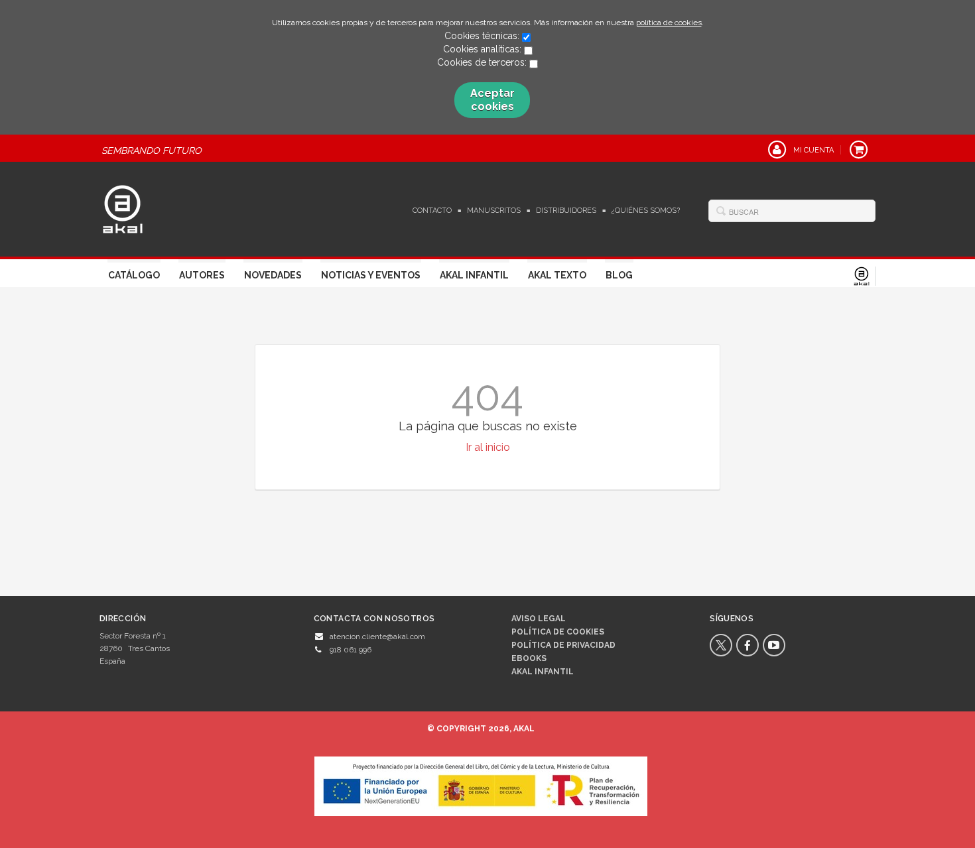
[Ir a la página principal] (122, 207)
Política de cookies (557, 631)
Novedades (273, 275)
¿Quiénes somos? (646, 210)
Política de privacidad (563, 645)
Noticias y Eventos (371, 275)
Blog (619, 275)
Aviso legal (538, 618)
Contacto (432, 210)
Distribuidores (566, 210)
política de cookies (669, 22)
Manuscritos (494, 210)
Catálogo (134, 275)
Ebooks (529, 658)
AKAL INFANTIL (542, 671)
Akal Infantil (474, 275)
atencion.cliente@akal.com (377, 636)
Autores (202, 275)
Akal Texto (557, 275)
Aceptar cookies (492, 100)
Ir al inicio (488, 447)
